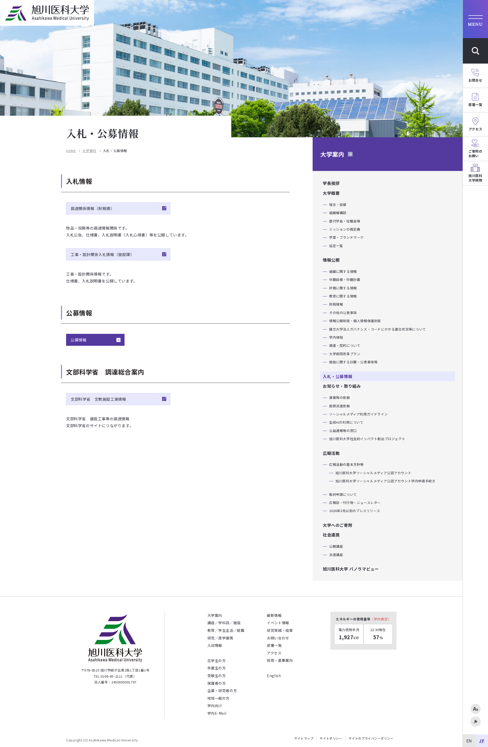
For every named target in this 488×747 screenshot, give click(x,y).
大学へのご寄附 (337, 525)
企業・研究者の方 (222, 690)
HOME (71, 151)
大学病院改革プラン (344, 353)
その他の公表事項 (343, 312)
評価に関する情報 (343, 288)
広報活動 (331, 453)
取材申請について (343, 494)
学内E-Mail (216, 713)
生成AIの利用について (346, 422)
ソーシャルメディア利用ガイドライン (358, 414)
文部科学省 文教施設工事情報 (98, 399)
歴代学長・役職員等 (344, 221)
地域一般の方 (218, 698)
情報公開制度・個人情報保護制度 (355, 320)
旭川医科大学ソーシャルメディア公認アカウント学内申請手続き (385, 481)
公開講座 (336, 546)
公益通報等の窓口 (343, 430)
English (274, 675)
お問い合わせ (278, 637)
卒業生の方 (216, 667)
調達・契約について (344, 345)
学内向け (214, 705)
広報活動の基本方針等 (346, 464)
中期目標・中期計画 (344, 279)
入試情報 (214, 645)
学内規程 (336, 337)
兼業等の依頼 (339, 397)
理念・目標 (337, 204)
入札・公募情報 (337, 376)
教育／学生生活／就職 (226, 630)
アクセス (274, 652)
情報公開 (331, 260)
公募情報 (78, 339)
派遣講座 (336, 554)
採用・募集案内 (280, 660)
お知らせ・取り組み (342, 386)
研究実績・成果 (280, 630)
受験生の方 (216, 675)
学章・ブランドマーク (346, 237)
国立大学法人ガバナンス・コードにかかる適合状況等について (377, 329)
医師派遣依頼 (339, 406)
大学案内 (89, 151)
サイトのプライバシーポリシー (371, 738)
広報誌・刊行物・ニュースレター (355, 502)
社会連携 (331, 535)
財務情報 (336, 304)
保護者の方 (216, 683)
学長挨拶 (331, 183)
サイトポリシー (331, 738)
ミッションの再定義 (344, 229)
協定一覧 (336, 245)
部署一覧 (274, 645)
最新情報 (274, 615)
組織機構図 (337, 212)
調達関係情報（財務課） (92, 208)
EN (469, 741)
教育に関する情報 (343, 296)
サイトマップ (304, 738)
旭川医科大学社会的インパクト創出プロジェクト (367, 438)
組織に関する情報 (343, 271)
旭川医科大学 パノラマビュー (351, 569)
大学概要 (331, 193)
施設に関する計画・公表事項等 (353, 362)
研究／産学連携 (220, 637)
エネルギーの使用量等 (363, 619)
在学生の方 (216, 660)
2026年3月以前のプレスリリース (354, 510)
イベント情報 (278, 622)
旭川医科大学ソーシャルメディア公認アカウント (373, 472)
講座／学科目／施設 (224, 622)
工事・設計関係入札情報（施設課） (102, 254)
